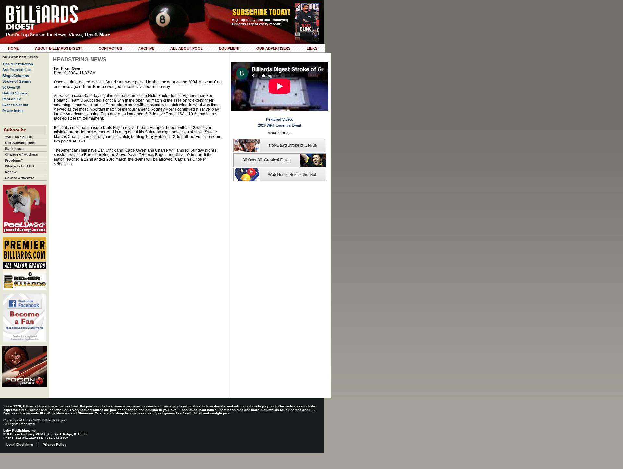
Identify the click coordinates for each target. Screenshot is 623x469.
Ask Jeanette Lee (16, 70)
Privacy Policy (54, 444)
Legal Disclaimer (19, 444)
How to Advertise (19, 178)
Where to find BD (19, 166)
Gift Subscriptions (20, 143)
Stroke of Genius (16, 81)
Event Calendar (15, 105)
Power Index (12, 111)
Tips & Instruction (17, 64)
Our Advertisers (273, 48)
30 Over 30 (11, 87)
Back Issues (15, 149)
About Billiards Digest (58, 48)
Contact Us (110, 48)
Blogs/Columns (15, 76)
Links (312, 48)
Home (13, 48)
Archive (146, 48)
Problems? (14, 160)
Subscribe (15, 129)
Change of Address (21, 154)
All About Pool (186, 48)
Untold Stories (14, 93)
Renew (11, 172)
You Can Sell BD (18, 137)
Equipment (229, 48)
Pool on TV (11, 99)
